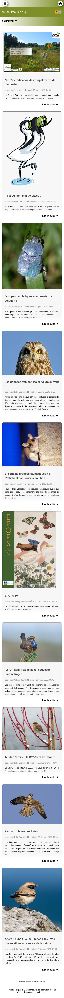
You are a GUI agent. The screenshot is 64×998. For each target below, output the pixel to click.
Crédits (42, 981)
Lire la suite (49, 104)
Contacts (35, 981)
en (60, 12)
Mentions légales (25, 981)
